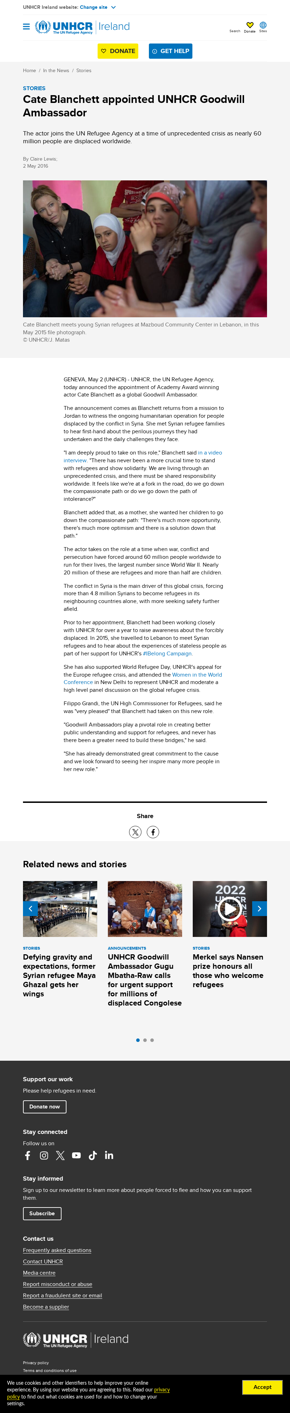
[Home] (59, 27)
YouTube (76, 1155)
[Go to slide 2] (146, 1042)
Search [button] (235, 30)
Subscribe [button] (42, 1213)
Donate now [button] (44, 1106)
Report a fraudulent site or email (62, 1295)
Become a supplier (46, 1307)
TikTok (92, 1155)
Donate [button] (250, 31)
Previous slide (30, 908)
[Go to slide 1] (139, 1042)
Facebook (27, 1155)
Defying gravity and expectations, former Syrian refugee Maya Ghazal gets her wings (59, 975)
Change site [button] (94, 7)
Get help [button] (175, 51)
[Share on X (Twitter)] (135, 832)
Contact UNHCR (43, 1262)
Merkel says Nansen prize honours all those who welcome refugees (228, 970)
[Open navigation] (26, 27)
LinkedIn (109, 1155)
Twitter (60, 1155)
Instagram (43, 1155)
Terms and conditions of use (50, 1370)
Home (29, 70)
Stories (84, 70)
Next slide (259, 908)
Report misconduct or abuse (57, 1284)
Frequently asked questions (57, 1250)
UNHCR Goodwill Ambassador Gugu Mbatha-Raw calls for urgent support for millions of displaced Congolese (145, 980)
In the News (56, 70)
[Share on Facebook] (153, 832)
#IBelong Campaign (167, 653)
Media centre (39, 1273)
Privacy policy (36, 1363)
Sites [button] (263, 30)
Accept (263, 1387)
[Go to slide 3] (153, 1042)
